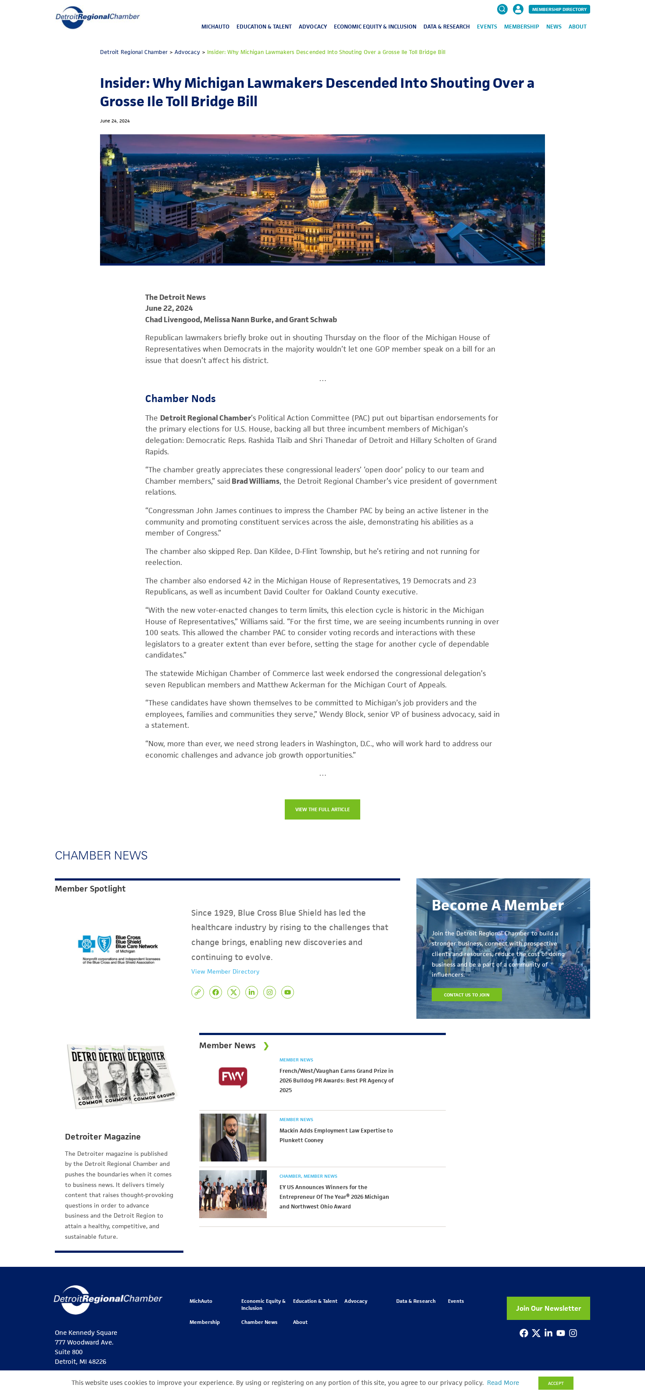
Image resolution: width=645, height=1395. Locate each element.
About (578, 26)
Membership (521, 26)
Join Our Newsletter (548, 1308)
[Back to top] (623, 1308)
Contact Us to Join (467, 995)
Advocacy (312, 26)
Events (487, 26)
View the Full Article (322, 809)
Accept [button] (556, 1383)
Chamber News (259, 1322)
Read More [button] (503, 1383)
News (554, 26)
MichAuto (215, 26)
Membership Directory (559, 9)
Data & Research (446, 26)
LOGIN (518, 36)
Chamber (291, 1176)
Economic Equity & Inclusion (375, 26)
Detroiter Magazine (103, 1137)
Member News (296, 1060)
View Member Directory (225, 971)
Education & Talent (264, 26)
